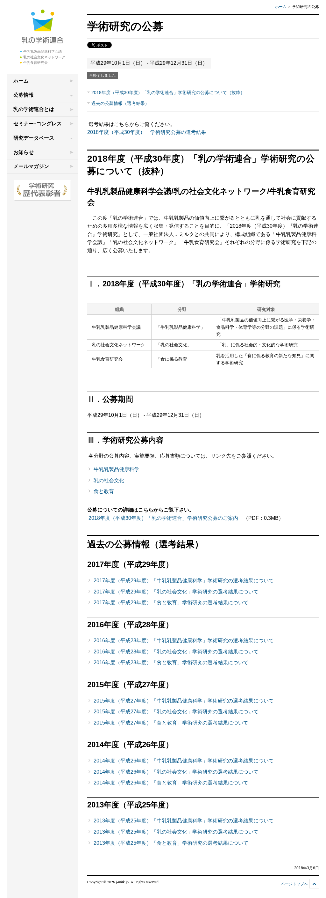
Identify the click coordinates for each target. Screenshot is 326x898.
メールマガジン (31, 166)
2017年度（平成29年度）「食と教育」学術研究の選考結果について (171, 602)
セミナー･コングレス (37, 123)
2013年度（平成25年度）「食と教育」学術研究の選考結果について (171, 843)
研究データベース (33, 138)
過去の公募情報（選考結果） (120, 103)
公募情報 (23, 95)
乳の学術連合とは (33, 109)
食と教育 (104, 491)
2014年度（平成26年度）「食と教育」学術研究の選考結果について (171, 782)
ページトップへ (294, 884)
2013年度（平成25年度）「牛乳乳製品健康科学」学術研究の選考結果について (184, 820)
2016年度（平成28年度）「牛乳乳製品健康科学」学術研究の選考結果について (184, 640)
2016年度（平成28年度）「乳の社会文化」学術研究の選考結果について (176, 651)
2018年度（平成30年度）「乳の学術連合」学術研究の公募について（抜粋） (168, 92)
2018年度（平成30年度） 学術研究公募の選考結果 (146, 132)
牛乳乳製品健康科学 (116, 469)
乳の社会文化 (109, 480)
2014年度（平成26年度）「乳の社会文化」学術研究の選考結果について (176, 772)
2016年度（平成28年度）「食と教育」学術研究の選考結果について (171, 662)
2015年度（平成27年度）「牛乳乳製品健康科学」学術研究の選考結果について (184, 700)
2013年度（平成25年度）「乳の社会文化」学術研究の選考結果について (176, 832)
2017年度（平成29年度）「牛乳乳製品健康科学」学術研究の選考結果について (184, 580)
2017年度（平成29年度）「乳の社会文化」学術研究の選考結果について (176, 591)
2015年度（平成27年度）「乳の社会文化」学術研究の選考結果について (176, 711)
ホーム (21, 81)
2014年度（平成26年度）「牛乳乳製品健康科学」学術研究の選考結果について (184, 760)
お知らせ (23, 152)
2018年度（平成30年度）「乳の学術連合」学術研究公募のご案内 (163, 518)
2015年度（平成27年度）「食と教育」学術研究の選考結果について (171, 722)
